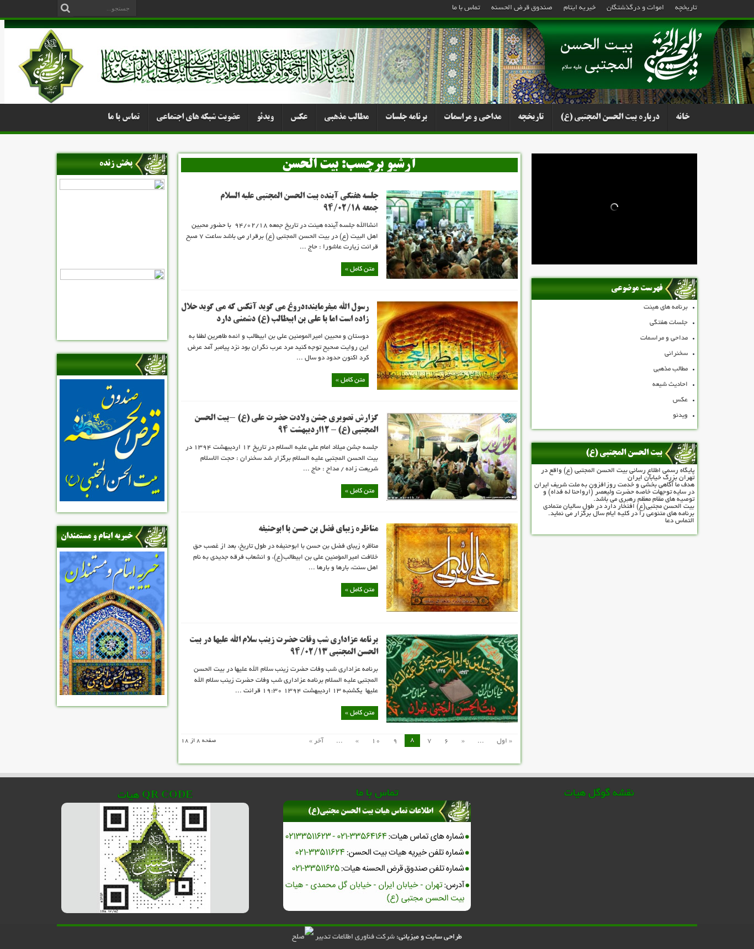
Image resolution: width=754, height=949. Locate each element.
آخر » (316, 741)
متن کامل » (359, 269)
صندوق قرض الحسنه (522, 8)
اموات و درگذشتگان (635, 8)
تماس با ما (466, 8)
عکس (298, 117)
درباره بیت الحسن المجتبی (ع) (610, 117)
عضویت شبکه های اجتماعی (198, 117)
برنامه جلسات (406, 117)
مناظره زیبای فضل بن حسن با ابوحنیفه (318, 529)
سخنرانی (676, 353)
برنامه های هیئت (666, 307)
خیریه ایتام (580, 8)
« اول (504, 741)
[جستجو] (65, 8)
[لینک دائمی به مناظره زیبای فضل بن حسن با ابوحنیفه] (452, 610)
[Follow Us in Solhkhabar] (303, 937)
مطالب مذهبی (346, 117)
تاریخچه (686, 8)
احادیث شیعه (670, 384)
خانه (682, 117)
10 (375, 741)
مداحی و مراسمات (472, 117)
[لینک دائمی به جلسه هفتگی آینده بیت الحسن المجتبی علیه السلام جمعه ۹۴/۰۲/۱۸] (452, 277)
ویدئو (265, 117)
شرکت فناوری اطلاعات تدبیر (355, 937)
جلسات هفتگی (669, 322)
